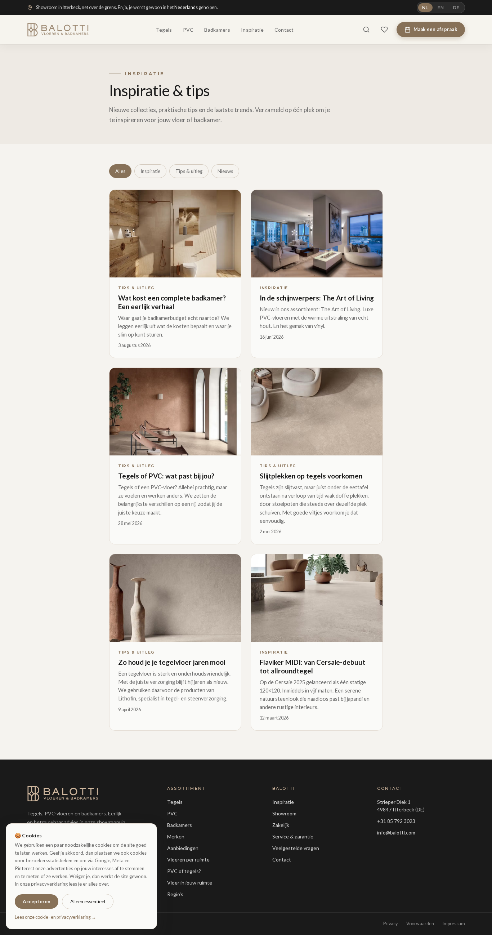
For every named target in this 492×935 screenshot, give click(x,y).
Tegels (164, 30)
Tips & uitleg (188, 171)
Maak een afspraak (435, 29)
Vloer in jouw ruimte (189, 883)
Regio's (175, 894)
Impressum (454, 923)
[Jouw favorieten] (384, 29)
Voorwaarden (420, 923)
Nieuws (225, 171)
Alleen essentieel (87, 901)
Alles (120, 171)
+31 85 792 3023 (396, 821)
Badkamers (217, 30)
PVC (188, 30)
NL (425, 7)
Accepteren (36, 901)
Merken (175, 836)
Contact (284, 30)
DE (456, 7)
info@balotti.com (396, 832)
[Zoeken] (366, 29)
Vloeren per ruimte (188, 859)
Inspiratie (252, 30)
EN (441, 7)
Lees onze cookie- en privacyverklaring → (55, 917)
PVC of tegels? (184, 871)
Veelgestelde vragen (295, 848)
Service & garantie (292, 836)
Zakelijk (280, 825)
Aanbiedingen (182, 848)
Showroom (284, 813)
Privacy (390, 923)
